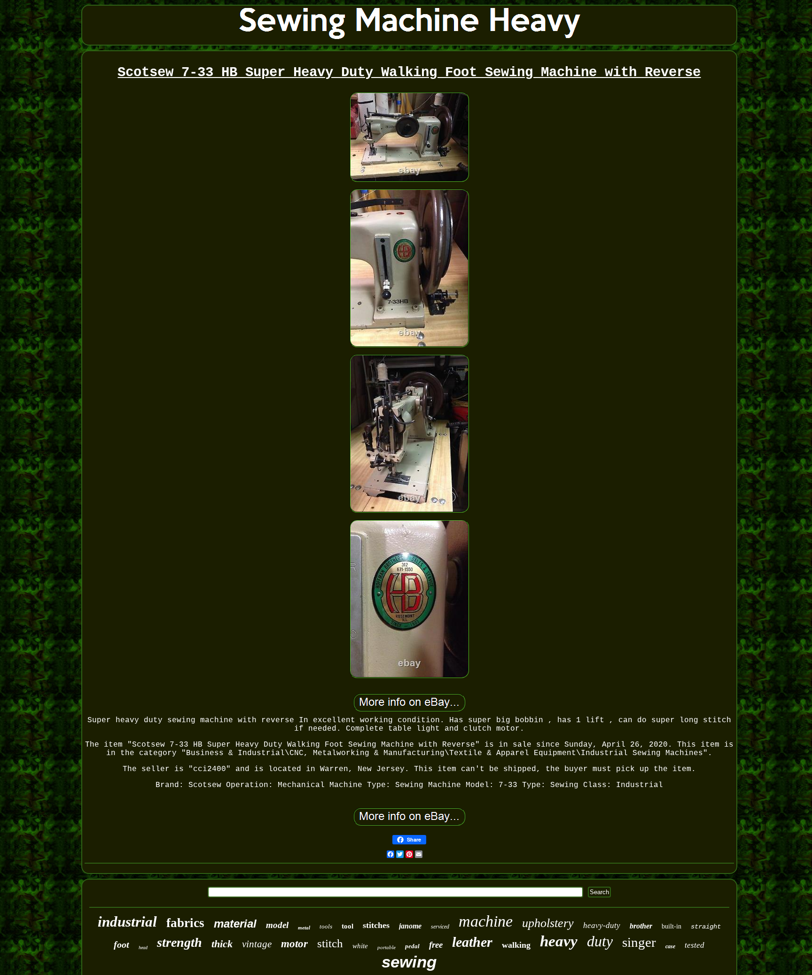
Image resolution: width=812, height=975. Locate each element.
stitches (376, 925)
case (670, 946)
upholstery (548, 923)
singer (639, 942)
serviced (440, 926)
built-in (671, 926)
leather (472, 942)
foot (121, 944)
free (436, 945)
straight (706, 926)
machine (486, 921)
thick (222, 944)
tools (326, 926)
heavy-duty (601, 925)
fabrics (185, 923)
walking (516, 945)
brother (641, 926)
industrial (127, 921)
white (360, 946)
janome (410, 926)
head (143, 947)
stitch (330, 943)
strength (179, 942)
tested (694, 945)
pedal (412, 946)
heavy (559, 941)
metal (304, 927)
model (277, 925)
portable (386, 947)
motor (294, 944)
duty (600, 941)
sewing (409, 961)
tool (347, 926)
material (235, 923)
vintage (257, 944)
